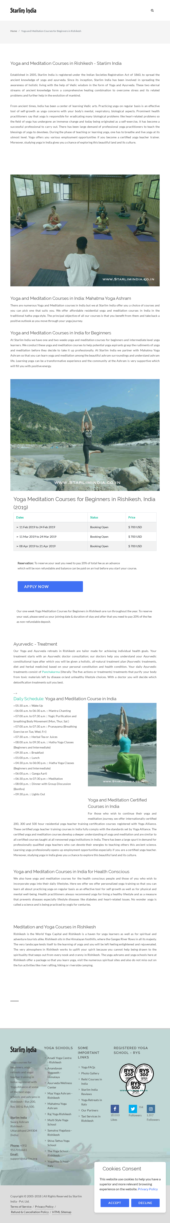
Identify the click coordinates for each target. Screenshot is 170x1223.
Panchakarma (51, 672)
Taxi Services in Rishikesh (91, 1118)
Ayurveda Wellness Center (59, 1085)
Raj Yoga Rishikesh (59, 1114)
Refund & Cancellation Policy (30, 1212)
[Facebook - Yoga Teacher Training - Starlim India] (115, 1109)
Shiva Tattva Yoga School (58, 1143)
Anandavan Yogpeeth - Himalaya (54, 1072)
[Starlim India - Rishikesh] (85, 10)
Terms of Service (21, 1206)
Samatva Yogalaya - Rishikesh (59, 1132)
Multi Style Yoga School (57, 1122)
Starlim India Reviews (89, 1092)
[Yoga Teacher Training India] (151, 1109)
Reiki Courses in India (91, 1081)
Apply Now (36, 586)
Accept (114, 1203)
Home (13, 31)
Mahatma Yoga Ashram (57, 1106)
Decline (145, 1203)
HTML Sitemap (61, 1212)
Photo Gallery (90, 1073)
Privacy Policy (44, 1206)
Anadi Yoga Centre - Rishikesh (59, 1060)
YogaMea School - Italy (58, 1164)
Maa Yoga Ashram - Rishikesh (59, 1095)
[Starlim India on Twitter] (133, 1109)
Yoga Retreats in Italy (91, 1102)
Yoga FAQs (88, 1067)
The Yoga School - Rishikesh (58, 1153)
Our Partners (89, 1110)
